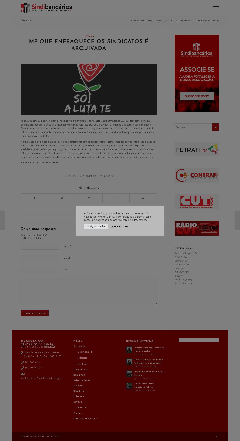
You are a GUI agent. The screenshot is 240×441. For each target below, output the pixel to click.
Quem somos (85, 351)
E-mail (68, 257)
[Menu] (215, 8)
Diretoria (82, 363)
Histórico (82, 357)
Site (65, 269)
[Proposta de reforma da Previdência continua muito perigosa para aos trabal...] (237, 220)
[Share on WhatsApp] (88, 198)
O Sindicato (79, 346)
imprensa (109, 176)
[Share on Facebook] (34, 198)
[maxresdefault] (89, 89)
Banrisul (179, 260)
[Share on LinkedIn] (116, 198)
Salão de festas (81, 380)
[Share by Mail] (143, 198)
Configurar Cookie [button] (95, 228)
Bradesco (180, 264)
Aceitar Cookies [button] (119, 228)
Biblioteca (78, 391)
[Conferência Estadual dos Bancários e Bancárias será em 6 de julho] (2, 220)
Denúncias (79, 374)
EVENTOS (179, 272)
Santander (180, 283)
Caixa (178, 268)
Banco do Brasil (183, 253)
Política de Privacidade (85, 418)
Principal (78, 340)
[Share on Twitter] (61, 198)
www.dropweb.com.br (48, 436)
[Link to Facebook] (216, 436)
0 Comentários (88, 176)
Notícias (26, 20)
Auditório (78, 385)
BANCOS (179, 257)
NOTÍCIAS (89, 36)
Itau (177, 275)
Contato (77, 413)
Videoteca (78, 396)
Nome (67, 246)
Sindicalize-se (80, 369)
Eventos (82, 407)
